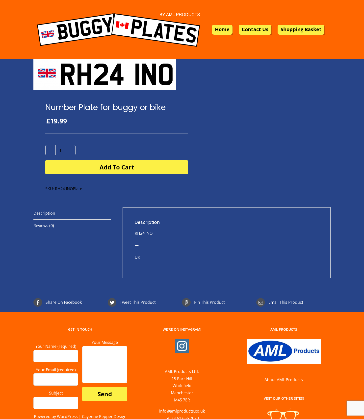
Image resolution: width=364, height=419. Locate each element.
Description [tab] (44, 213)
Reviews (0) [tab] (43, 225)
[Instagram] (182, 346)
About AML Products (283, 379)
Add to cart (117, 167)
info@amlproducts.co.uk (182, 411)
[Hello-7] (104, 74)
